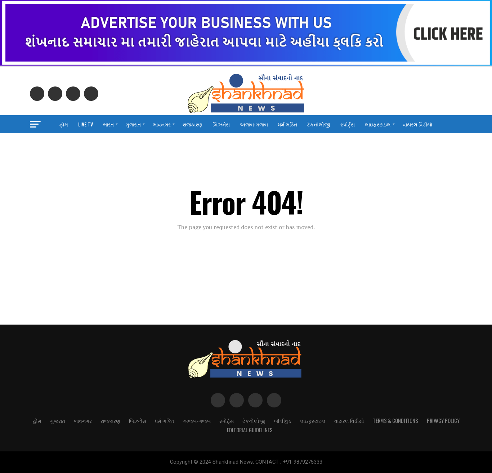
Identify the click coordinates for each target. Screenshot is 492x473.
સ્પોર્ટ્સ (347, 124)
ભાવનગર (162, 124)
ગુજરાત (133, 124)
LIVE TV (85, 124)
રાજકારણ (192, 124)
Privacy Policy (443, 420)
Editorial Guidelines (250, 430)
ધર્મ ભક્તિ (287, 124)
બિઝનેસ (221, 124)
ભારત (108, 124)
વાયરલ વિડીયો (418, 124)
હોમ (63, 124)
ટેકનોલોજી (318, 124)
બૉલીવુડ (282, 420)
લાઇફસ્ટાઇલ (378, 124)
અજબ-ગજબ (254, 124)
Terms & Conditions (395, 420)
